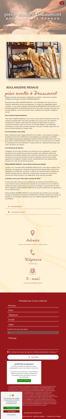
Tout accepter (11, 408)
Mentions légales (39, 416)
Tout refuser (11, 411)
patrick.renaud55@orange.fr (33, 283)
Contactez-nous (18, 212)
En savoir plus (16, 206)
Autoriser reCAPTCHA (24, 380)
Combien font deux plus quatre (17, 329)
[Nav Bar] (61, 3)
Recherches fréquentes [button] (33, 413)
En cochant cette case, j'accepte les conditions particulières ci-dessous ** (33, 352)
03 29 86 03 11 (33, 264)
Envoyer (35, 357)
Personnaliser (11, 415)
